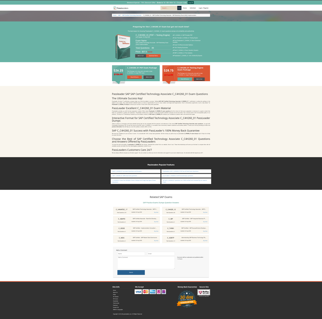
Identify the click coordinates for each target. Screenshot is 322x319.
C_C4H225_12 (171, 209)
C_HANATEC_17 (121, 209)
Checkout (115, 305)
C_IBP (171, 219)
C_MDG (121, 238)
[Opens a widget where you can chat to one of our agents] (310, 309)
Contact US (116, 307)
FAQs (114, 294)
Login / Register (204, 8)
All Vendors (116, 296)
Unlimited (193, 8)
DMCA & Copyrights (118, 309)
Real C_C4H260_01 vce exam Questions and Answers (127, 171)
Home (185, 8)
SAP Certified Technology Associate (131, 15)
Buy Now (156, 212)
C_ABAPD (121, 219)
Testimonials (116, 303)
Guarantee (115, 301)
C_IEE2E (122, 228)
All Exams (115, 299)
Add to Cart (141, 55)
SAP (119, 15)
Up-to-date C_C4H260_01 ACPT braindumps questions (178, 176)
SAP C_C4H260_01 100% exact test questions (124, 176)
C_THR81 (170, 228)
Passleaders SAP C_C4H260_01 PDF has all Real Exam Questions (180, 171)
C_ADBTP (170, 238)
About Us (115, 292)
